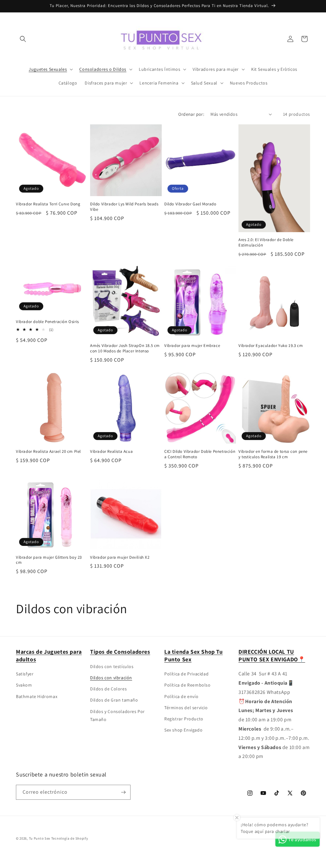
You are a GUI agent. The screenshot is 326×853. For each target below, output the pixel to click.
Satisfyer (24, 674)
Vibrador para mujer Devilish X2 (120, 557)
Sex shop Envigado (183, 730)
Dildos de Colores (108, 689)
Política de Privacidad (186, 674)
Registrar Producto (183, 719)
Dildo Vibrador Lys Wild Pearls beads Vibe (124, 207)
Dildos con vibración (111, 677)
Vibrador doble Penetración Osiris (47, 321)
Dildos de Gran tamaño (114, 700)
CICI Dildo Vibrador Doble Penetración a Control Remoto (199, 454)
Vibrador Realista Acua (111, 451)
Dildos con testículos (112, 666)
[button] (23, 39)
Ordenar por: (191, 114)
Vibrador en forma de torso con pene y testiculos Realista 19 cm (273, 454)
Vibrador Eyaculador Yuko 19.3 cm (270, 345)
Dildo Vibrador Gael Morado (190, 204)
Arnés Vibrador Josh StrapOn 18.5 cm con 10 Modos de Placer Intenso (125, 348)
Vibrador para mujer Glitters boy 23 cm (49, 560)
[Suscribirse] (123, 792)
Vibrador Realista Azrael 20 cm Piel (48, 451)
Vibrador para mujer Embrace (192, 345)
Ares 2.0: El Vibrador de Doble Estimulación (266, 242)
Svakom (24, 685)
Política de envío (181, 696)
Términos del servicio (186, 707)
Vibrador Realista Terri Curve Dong (48, 204)
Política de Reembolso (187, 685)
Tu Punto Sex (39, 838)
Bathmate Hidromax (36, 696)
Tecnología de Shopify (69, 838)
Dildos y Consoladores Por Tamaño (117, 715)
